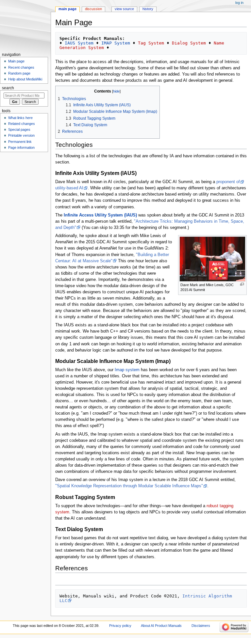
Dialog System (189, 43)
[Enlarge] (242, 284)
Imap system (127, 370)
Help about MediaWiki (25, 79)
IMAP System (115, 43)
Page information (21, 147)
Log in (239, 3)
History (147, 9)
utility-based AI (69, 188)
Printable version (21, 135)
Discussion (93, 9)
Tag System (151, 43)
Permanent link (20, 142)
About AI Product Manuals (161, 626)
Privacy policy (120, 626)
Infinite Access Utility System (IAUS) (100, 215)
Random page (19, 73)
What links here (20, 118)
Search (8, 88)
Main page (67, 9)
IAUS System (79, 43)
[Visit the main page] (25, 25)
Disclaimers (201, 626)
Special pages (19, 129)
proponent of (228, 182)
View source (124, 9)
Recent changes (21, 67)
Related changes (21, 124)
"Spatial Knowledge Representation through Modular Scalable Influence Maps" (129, 486)
